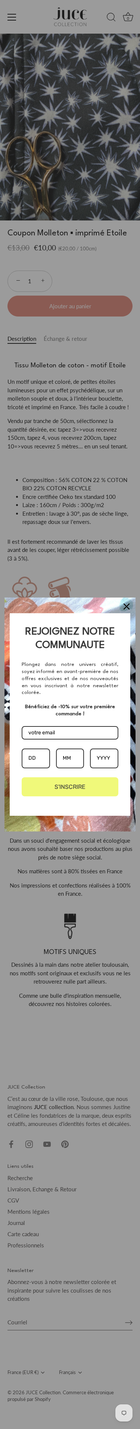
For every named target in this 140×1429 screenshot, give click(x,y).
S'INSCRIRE (70, 786)
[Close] (127, 606)
